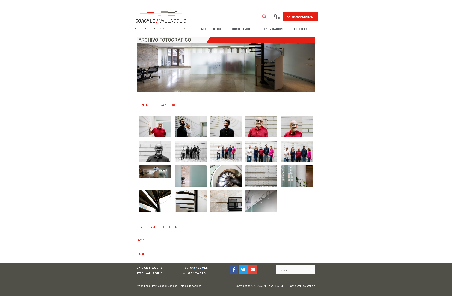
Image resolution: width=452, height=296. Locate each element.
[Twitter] (243, 269)
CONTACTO (196, 273)
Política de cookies (190, 285)
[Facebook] (234, 269)
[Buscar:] (295, 269)
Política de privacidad (164, 285)
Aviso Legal (143, 285)
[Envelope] (252, 269)
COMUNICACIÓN (272, 29)
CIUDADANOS (241, 29)
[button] (300, 16)
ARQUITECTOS (211, 29)
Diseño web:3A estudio (301, 285)
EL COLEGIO (302, 29)
